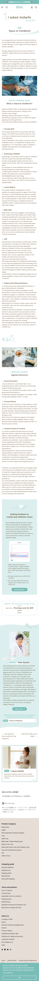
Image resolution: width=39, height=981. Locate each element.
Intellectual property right (10, 933)
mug (3, 836)
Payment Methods (7, 867)
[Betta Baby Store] (19, 7)
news (3, 945)
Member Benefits (12, 960)
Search (3, 960)
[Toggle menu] (3, 7)
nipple (4, 830)
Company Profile (7, 919)
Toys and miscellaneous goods (11, 850)
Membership (6, 876)
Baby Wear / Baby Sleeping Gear (12, 841)
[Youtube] (7, 949)
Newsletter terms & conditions (11, 896)
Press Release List (7, 942)
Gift (3, 853)
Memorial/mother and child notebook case (15, 847)
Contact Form (19, 590)
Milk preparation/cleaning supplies (13, 833)
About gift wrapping (8, 879)
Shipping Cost (6, 870)
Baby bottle (5, 827)
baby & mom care (7, 844)
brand (3, 922)
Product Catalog (7, 931)
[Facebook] (5, 949)
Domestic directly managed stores (13, 925)
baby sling (5, 838)
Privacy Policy (6, 893)
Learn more (19, 709)
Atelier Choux (6, 856)
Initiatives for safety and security (12, 936)
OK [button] (20, 977)
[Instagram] (10, 949)
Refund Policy (6, 902)
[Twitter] (2, 949)
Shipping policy (7, 899)
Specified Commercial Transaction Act (14, 905)
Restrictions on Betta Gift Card (11, 907)
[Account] (32, 7)
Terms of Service (7, 890)
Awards (4, 928)
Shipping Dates (6, 873)
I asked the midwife (8, 939)
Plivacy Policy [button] (7, 972)
